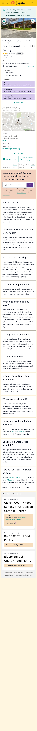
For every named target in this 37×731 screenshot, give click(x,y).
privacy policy (6, 195)
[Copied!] (32, 46)
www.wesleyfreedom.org (11, 149)
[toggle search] (7, 3)
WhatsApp (21, 431)
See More (31, 66)
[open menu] (3, 3)
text (13, 431)
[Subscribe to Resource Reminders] (4, 21)
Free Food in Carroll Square (13, 572)
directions (6, 140)
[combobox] (6, 185)
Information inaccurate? (10, 166)
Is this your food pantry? (27, 166)
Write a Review (11, 159)
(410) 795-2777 (8, 146)
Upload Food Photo (28, 159)
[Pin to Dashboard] (33, 21)
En (32, 3)
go (30, 184)
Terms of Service (21, 193)
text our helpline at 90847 (18, 477)
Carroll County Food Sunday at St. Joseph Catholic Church (18, 506)
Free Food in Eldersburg (23, 575)
